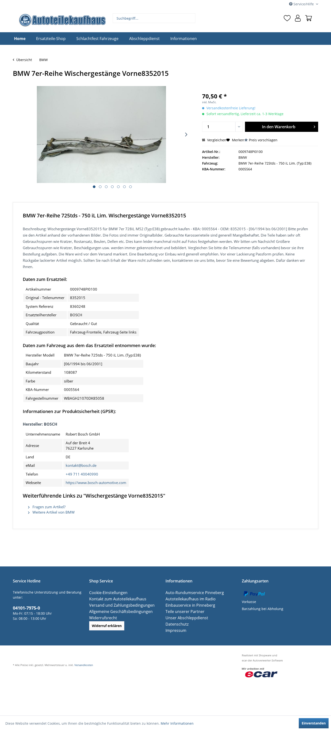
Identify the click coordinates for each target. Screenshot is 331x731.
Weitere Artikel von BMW (53, 512)
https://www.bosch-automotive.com (96, 482)
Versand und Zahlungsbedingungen (118, 605)
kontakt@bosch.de (81, 465)
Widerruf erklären (107, 625)
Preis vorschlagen (263, 140)
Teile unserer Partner (183, 611)
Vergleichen (216, 140)
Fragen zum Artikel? (48, 506)
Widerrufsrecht (101, 617)
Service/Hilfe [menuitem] (303, 4)
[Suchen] (191, 18)
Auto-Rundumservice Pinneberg (191, 592)
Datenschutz (176, 624)
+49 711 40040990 (82, 474)
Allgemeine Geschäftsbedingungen (117, 611)
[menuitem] (154, 18)
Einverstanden (314, 723)
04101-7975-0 (25, 607)
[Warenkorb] (308, 18)
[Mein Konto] (298, 18)
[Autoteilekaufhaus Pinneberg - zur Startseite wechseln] (62, 20)
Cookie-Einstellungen (106, 592)
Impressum (175, 630)
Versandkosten (83, 665)
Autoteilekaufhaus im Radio (188, 598)
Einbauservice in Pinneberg (188, 605)
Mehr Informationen (177, 723)
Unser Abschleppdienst (185, 617)
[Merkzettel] (287, 18)
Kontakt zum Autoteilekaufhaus (114, 598)
